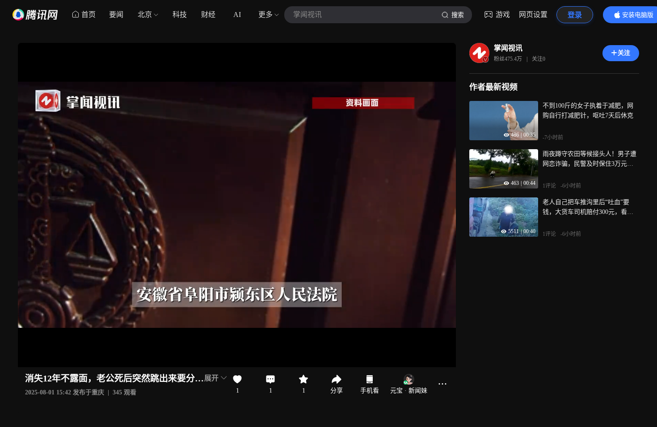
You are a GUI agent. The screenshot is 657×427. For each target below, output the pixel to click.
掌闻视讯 (508, 48)
